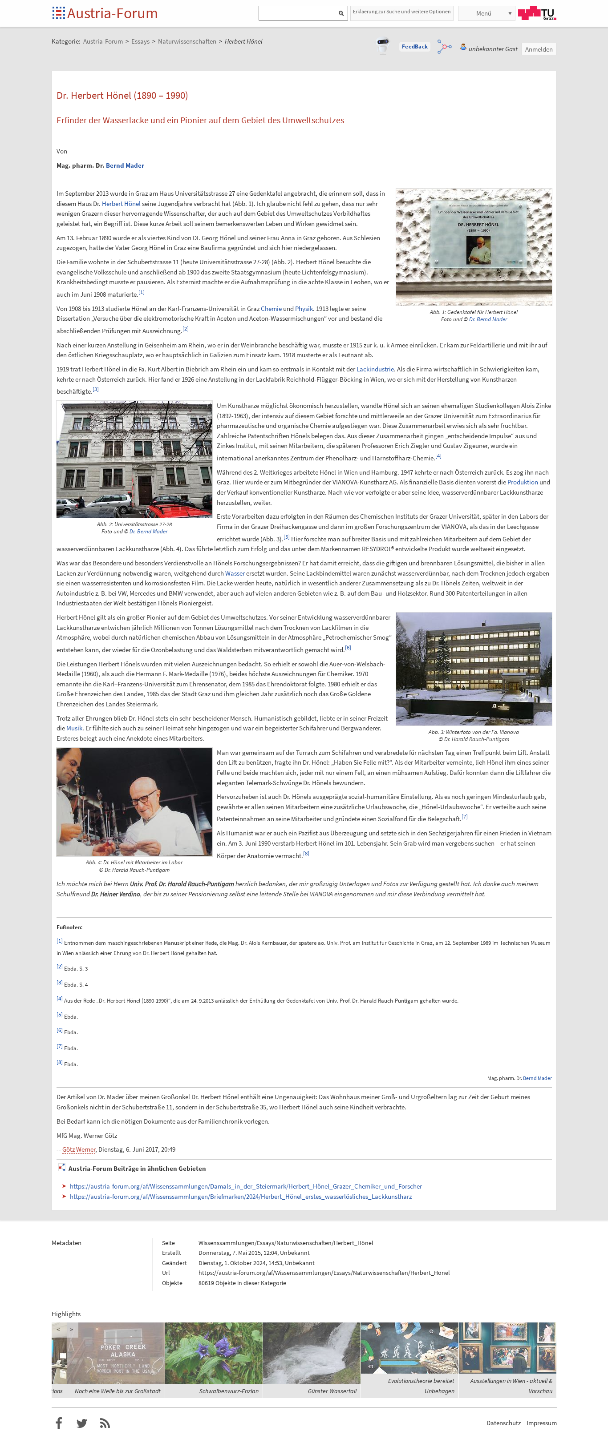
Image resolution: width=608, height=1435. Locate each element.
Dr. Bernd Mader (488, 319)
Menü (483, 13)
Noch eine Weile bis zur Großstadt (118, 1391)
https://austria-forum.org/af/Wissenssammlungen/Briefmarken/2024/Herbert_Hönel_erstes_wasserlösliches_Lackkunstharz (241, 1196)
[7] (465, 816)
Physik (304, 308)
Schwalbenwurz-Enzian (229, 1391)
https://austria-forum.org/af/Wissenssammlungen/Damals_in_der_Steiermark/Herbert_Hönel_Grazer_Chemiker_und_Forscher (246, 1186)
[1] (141, 292)
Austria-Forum (112, 13)
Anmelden (539, 49)
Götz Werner (78, 1149)
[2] (185, 328)
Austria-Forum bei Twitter (82, 1423)
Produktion (522, 482)
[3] (96, 389)
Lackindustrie (375, 369)
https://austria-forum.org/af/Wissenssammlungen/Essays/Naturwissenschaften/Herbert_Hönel (324, 1273)
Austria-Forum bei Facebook (59, 1423)
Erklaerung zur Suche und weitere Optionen (402, 11)
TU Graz (537, 13)
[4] (438, 456)
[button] (414, 47)
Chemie (271, 308)
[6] (348, 647)
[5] (287, 536)
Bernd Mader (125, 165)
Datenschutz (503, 1423)
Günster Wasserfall (332, 1391)
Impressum (542, 1423)
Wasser (235, 573)
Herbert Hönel (121, 203)
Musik (74, 728)
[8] (306, 853)
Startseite (59, 13)
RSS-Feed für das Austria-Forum (105, 1423)
